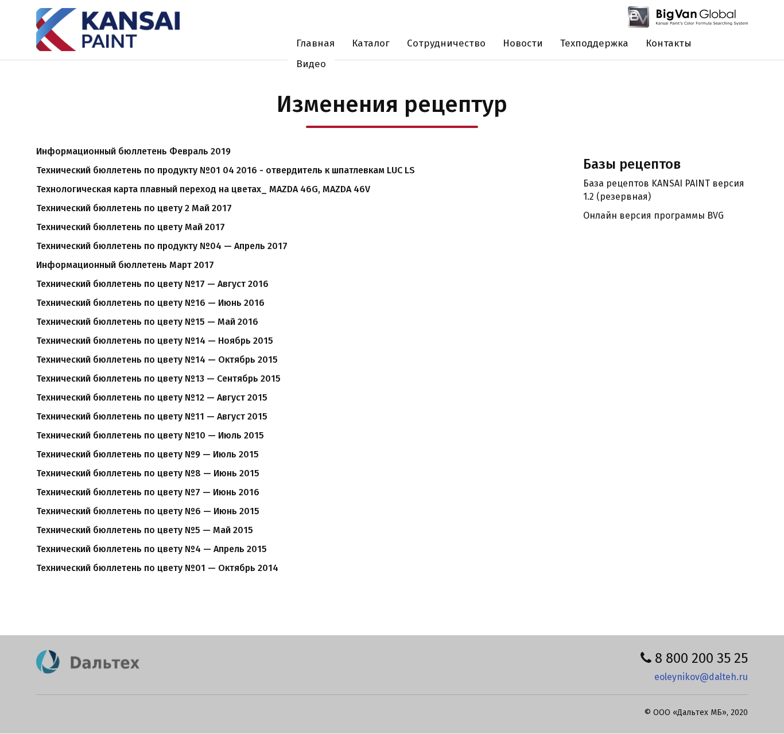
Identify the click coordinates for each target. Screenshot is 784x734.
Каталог (371, 43)
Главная (315, 43)
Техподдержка (594, 43)
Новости (523, 43)
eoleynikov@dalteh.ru (701, 676)
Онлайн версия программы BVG (653, 215)
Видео (311, 64)
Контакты (669, 43)
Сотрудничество (446, 43)
